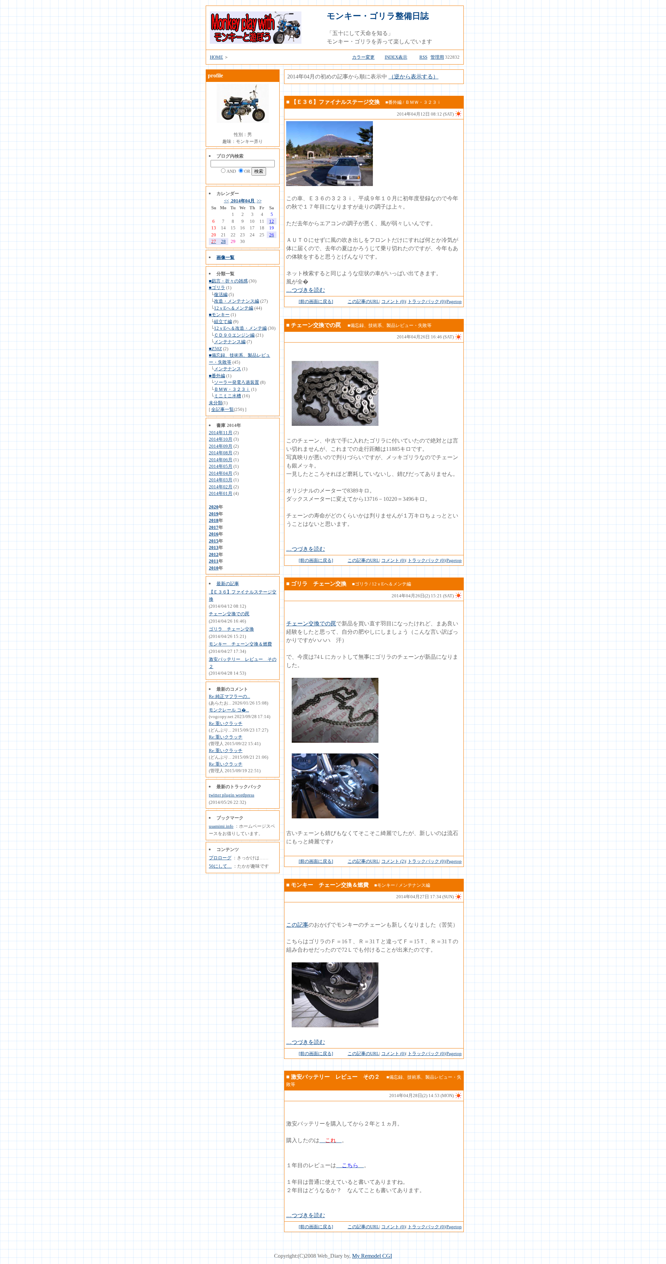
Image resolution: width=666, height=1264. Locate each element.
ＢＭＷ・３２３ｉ (232, 389)
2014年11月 (220, 432)
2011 (214, 561)
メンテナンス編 (230, 341)
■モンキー (219, 314)
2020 (214, 506)
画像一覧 (225, 257)
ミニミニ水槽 (227, 395)
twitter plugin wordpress (231, 795)
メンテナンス (227, 368)
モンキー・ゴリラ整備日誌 (378, 15)
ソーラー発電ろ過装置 (236, 382)
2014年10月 (220, 439)
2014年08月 (220, 452)
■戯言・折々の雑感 (228, 281)
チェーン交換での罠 (229, 613)
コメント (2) (393, 861)
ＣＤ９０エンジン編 (234, 335)
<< (226, 200)
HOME (216, 57)
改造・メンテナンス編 (236, 301)
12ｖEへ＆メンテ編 (233, 308)
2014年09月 (220, 446)
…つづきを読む (305, 290)
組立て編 (223, 321)
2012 (214, 554)
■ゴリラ (217, 287)
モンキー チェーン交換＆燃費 (240, 644)
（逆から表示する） (413, 76)
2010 (214, 568)
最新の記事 (227, 583)
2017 (214, 527)
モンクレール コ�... (229, 710)
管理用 (437, 57)
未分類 (215, 402)
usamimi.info (221, 826)
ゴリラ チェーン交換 (231, 629)
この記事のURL (363, 301)
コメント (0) (393, 301)
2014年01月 (220, 493)
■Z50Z (215, 348)
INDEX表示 (396, 57)
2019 (214, 513)
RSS (423, 57)
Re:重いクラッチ (225, 723)
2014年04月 (243, 200)
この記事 (297, 925)
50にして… (220, 866)
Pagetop (454, 301)
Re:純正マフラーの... (229, 696)
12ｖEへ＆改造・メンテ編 (240, 328)
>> (259, 200)
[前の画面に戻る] (316, 301)
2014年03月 (220, 479)
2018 (214, 520)
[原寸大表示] (329, 184)
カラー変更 (363, 57)
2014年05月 (220, 466)
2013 (214, 547)
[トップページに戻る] (255, 42)
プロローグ (220, 857)
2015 (214, 540)
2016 (214, 534)
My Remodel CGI (372, 1256)
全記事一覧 (222, 409)
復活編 (221, 294)
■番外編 (217, 375)
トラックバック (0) (426, 301)
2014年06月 (220, 459)
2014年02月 (220, 486)
